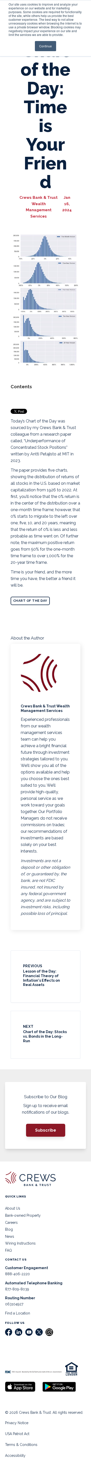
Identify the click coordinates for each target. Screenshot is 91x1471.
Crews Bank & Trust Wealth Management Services (38, 206)
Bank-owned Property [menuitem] (23, 1215)
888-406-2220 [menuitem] (17, 1274)
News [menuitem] (9, 1236)
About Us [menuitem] (12, 1208)
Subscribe (45, 1130)
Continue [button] (45, 46)
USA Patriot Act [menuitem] (17, 1434)
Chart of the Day (30, 601)
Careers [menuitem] (11, 1223)
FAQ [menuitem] (8, 1250)
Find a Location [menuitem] (17, 1313)
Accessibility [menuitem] (15, 1456)
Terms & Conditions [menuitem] (21, 1445)
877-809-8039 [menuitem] (17, 1289)
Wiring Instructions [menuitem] (20, 1243)
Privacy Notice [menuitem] (16, 1423)
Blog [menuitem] (9, 1229)
